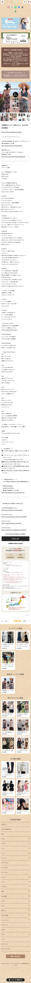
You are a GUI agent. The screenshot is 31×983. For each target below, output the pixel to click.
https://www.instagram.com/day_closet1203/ (14, 516)
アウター (3, 839)
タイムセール (4, 925)
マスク (3, 901)
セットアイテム (4, 862)
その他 (3, 929)
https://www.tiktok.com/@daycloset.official (14, 530)
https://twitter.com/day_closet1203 (11, 523)
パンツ (3, 848)
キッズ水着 (4, 896)
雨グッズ (3, 910)
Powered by (13, 967)
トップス (3, 843)
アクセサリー (4, 886)
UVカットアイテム (5, 949)
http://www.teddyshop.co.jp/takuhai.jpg (13, 492)
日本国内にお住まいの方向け (15, 543)
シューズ (3, 877)
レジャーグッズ (5, 920)
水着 (2, 891)
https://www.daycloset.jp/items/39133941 (13, 156)
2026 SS (3, 824)
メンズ (2, 939)
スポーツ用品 (4, 915)
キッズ (2, 934)
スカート (3, 853)
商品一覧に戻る (15, 956)
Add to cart (15, 538)
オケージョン (4, 872)
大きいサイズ (4, 944)
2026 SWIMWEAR (6, 829)
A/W (2, 834)
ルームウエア (4, 867)
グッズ (2, 905)
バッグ (2, 882)
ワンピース (4, 858)
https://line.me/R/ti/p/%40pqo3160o (12, 145)
